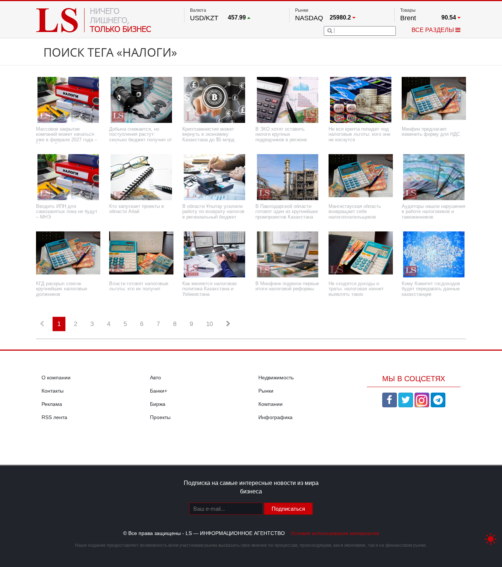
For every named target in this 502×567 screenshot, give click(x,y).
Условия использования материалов (335, 533)
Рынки (265, 391)
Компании (270, 404)
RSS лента (54, 417)
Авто (155, 377)
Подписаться (288, 509)
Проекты (160, 417)
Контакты (53, 391)
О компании (56, 377)
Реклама (52, 404)
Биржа (157, 404)
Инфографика (275, 417)
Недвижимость (276, 377)
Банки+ (158, 391)
